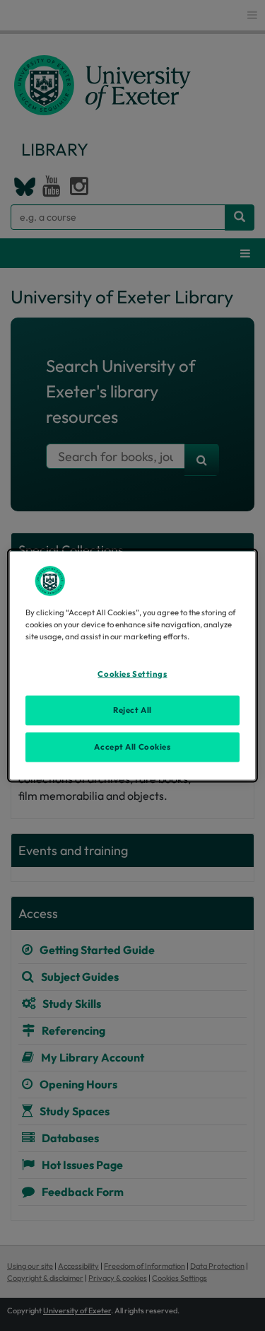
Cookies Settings (132, 674)
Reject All (132, 710)
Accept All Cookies (132, 747)
